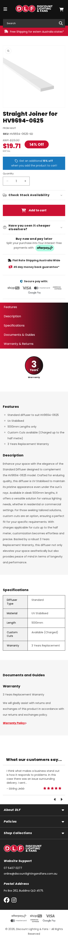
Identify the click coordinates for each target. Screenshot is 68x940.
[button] (61, 10)
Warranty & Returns (18, 344)
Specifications (14, 325)
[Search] (61, 23)
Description (12, 316)
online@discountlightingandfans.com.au (30, 874)
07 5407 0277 (13, 868)
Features (10, 307)
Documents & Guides (19, 335)
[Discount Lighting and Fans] (34, 9)
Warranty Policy (14, 723)
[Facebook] (7, 901)
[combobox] (34, 23)
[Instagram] (14, 901)
